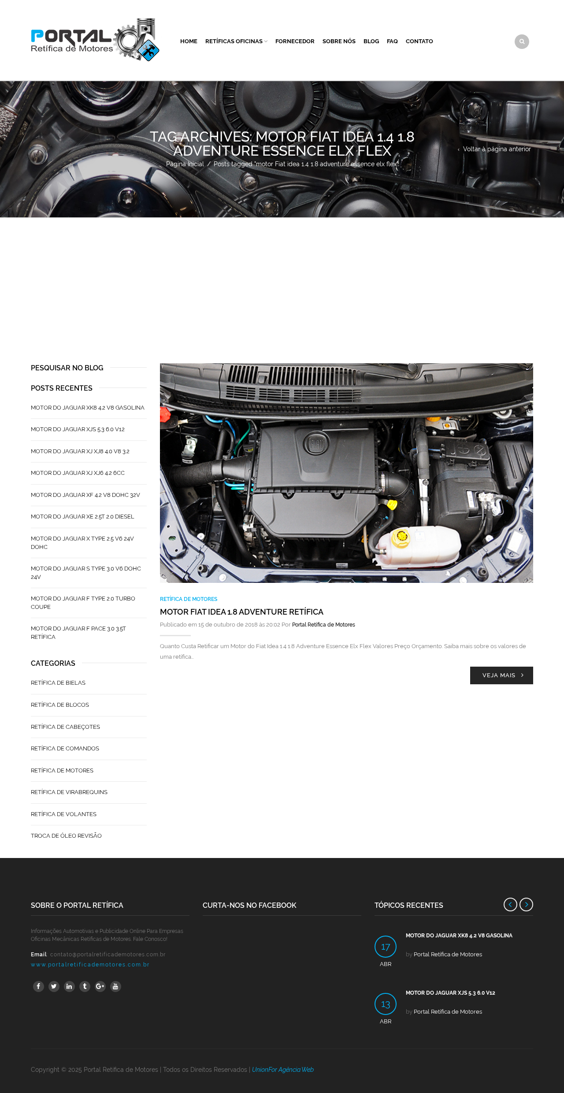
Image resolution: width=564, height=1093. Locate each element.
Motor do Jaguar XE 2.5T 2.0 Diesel (82, 516)
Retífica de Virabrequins (69, 792)
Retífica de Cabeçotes (65, 727)
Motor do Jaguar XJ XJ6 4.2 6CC (78, 473)
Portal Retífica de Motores (323, 625)
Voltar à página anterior (497, 149)
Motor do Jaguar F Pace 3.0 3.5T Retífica (78, 632)
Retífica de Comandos (65, 748)
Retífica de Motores (188, 599)
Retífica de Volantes (63, 814)
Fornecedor (295, 41)
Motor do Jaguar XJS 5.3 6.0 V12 (78, 429)
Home (188, 41)
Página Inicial (185, 164)
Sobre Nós (339, 41)
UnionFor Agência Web (283, 1069)
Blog (371, 41)
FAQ (392, 41)
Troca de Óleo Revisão (66, 835)
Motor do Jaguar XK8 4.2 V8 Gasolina (88, 407)
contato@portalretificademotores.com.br (108, 954)
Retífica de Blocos (60, 704)
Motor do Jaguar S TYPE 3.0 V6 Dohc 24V (86, 572)
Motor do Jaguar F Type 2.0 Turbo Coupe (83, 602)
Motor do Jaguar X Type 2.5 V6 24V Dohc (82, 542)
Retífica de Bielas (58, 682)
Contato (419, 41)
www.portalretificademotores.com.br (90, 965)
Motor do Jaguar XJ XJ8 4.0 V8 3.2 (80, 451)
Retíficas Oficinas (234, 41)
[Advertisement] (282, 284)
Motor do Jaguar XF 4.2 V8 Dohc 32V (85, 495)
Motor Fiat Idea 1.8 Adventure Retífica (241, 611)
